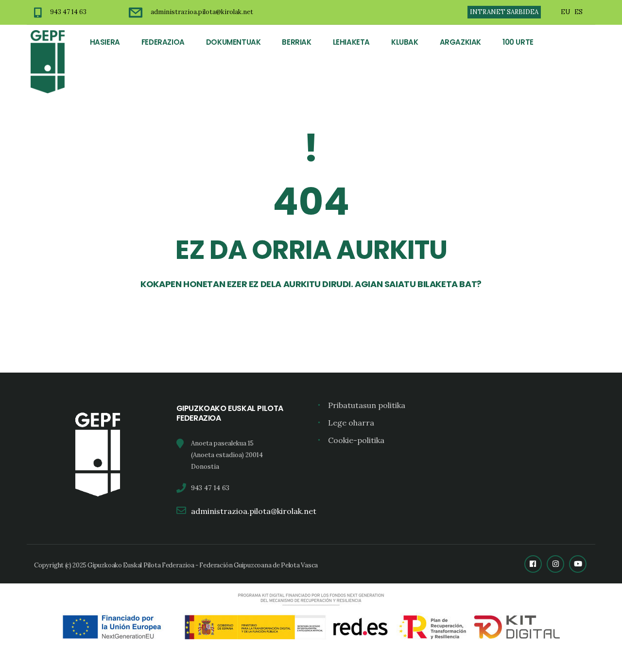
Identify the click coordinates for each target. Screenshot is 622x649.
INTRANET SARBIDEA (504, 12)
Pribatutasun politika (366, 405)
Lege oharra (351, 422)
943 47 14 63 (68, 12)
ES (578, 12)
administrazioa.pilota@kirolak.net (202, 12)
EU (565, 12)
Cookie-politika (356, 440)
